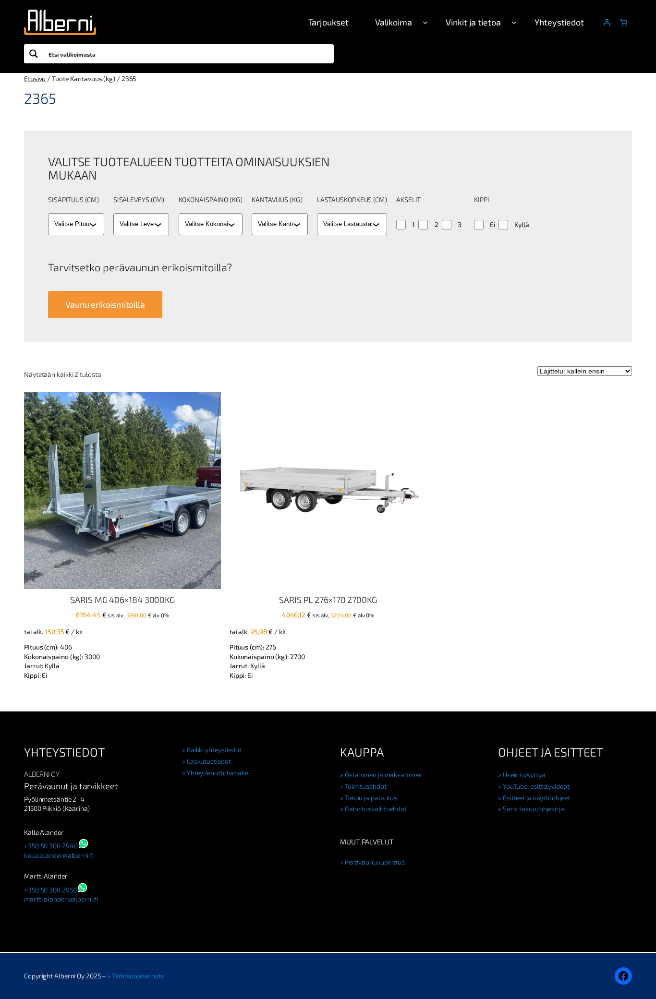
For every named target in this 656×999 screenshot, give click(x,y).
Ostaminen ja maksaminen (384, 774)
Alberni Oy (41, 774)
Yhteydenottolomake (217, 773)
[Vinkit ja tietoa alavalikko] (514, 22)
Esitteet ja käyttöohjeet (536, 798)
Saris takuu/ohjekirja (533, 809)
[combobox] (71, 224)
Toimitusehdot (366, 786)
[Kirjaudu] (606, 22)
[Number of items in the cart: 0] (623, 22)
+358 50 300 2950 (50, 890)
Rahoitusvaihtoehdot (376, 809)
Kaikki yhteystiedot (214, 750)
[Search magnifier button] (33, 53)
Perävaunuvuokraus (375, 862)
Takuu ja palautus (371, 798)
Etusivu (35, 78)
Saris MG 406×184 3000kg (122, 599)
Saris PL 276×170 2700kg (328, 599)
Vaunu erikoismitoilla (105, 304)
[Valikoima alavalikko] (425, 22)
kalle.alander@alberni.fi (59, 855)
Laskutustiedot (209, 761)
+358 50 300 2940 (50, 846)
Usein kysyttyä (524, 774)
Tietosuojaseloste (138, 976)
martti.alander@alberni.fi (61, 899)
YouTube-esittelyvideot (536, 786)
